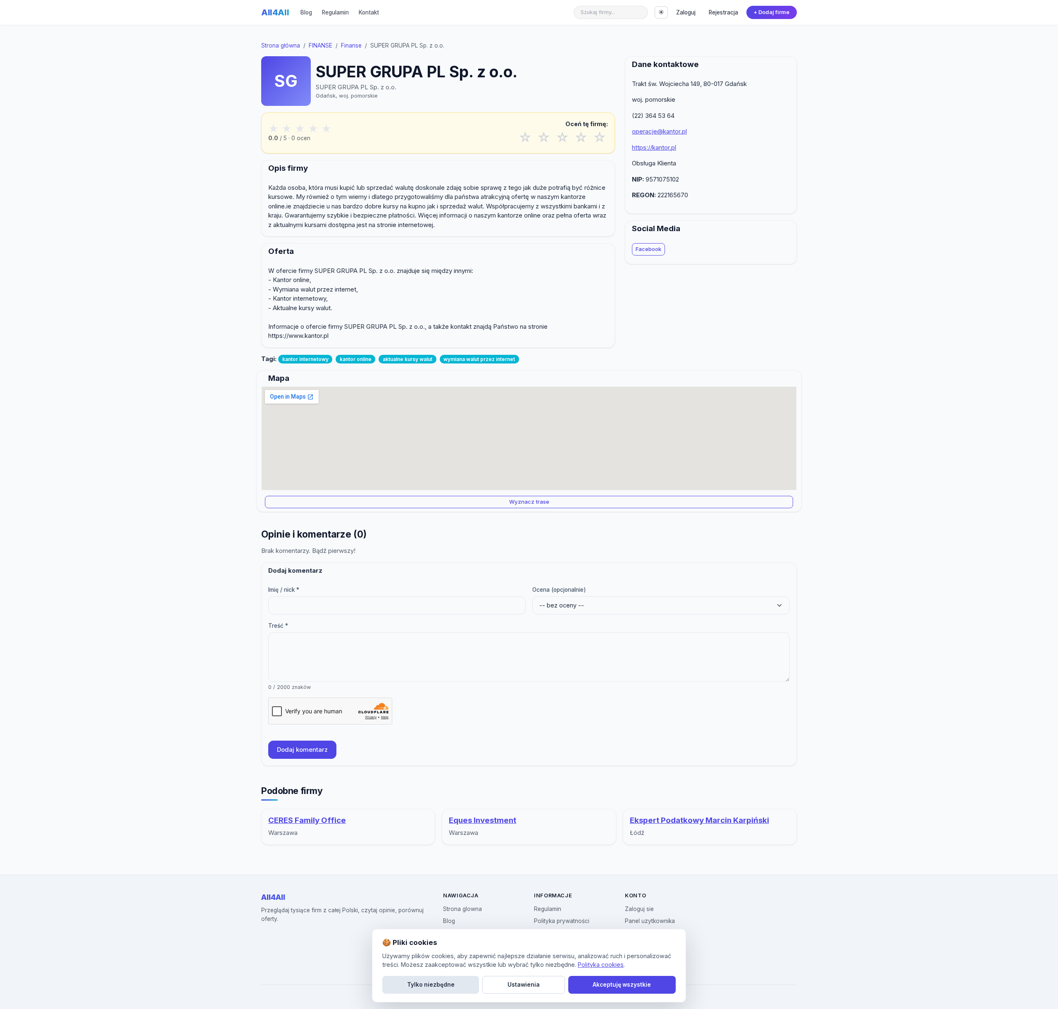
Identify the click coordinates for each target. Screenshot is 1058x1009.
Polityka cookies (601, 964)
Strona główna (280, 45)
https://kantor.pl (654, 147)
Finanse (351, 45)
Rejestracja (723, 12)
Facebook (648, 249)
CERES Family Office (307, 820)
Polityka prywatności (561, 921)
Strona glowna (462, 909)
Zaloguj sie (639, 909)
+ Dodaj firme (771, 12)
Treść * (278, 625)
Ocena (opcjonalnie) (559, 589)
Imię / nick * (283, 589)
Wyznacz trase (529, 501)
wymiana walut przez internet (479, 359)
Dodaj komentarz (302, 749)
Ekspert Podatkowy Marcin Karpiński (699, 820)
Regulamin (335, 12)
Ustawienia (524, 984)
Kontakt (369, 12)
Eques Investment (482, 820)
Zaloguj (686, 12)
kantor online (356, 359)
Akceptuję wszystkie (622, 984)
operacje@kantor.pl (659, 131)
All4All (275, 12)
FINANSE (320, 45)
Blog (306, 12)
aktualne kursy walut (407, 359)
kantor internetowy (305, 359)
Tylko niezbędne (431, 984)
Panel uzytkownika (650, 921)
